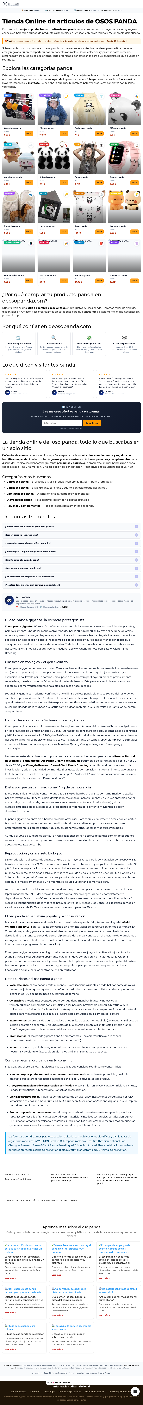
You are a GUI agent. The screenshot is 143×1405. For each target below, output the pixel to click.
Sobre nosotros (18, 1391)
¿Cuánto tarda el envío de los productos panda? (29, 526)
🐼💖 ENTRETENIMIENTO (61, 1382)
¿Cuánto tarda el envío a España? (22, 560)
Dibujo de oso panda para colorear (24, 1334)
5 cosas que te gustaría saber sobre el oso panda (68, 1335)
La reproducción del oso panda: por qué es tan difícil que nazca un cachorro (24, 1259)
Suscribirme (92, 423)
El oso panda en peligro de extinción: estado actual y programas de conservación (115, 1259)
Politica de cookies (94, 1391)
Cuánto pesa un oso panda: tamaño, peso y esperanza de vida (24, 1298)
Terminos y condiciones (120, 1391)
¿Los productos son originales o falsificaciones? (29, 576)
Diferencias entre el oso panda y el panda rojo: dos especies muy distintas (71, 1259)
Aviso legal (49, 1391)
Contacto (35, 1391)
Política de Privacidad (17, 1174)
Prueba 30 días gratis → (117, 41)
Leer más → (10, 1278)
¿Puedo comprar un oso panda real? (23, 568)
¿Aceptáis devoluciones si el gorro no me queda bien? (32, 585)
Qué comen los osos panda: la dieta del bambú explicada (69, 1298)
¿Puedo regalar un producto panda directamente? (30, 551)
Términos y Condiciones (18, 1179)
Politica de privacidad (70, 1391)
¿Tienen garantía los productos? (21, 535)
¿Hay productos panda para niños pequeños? (28, 543)
